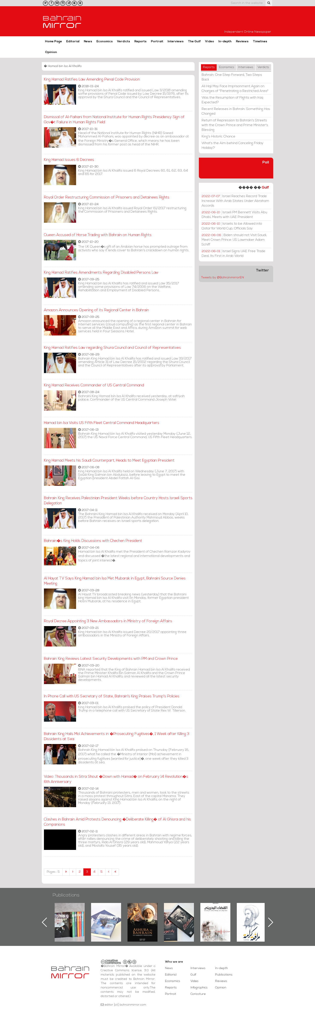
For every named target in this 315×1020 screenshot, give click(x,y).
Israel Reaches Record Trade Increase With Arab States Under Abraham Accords (235, 201)
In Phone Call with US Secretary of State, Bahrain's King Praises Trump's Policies (111, 696)
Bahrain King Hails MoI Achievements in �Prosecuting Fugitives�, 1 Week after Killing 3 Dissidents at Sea (116, 736)
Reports (140, 41)
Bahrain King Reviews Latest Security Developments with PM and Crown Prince (111, 659)
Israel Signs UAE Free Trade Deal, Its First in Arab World (233, 254)
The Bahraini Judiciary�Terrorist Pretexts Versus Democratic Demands (179, 918)
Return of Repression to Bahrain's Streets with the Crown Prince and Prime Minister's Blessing (235, 125)
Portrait (157, 41)
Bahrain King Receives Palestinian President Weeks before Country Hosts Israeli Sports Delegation (118, 500)
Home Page (53, 41)
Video (209, 41)
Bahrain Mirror (62, 21)
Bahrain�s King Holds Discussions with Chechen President (93, 541)
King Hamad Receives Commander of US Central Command (94, 385)
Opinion (51, 52)
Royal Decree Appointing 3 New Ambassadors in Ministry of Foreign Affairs (108, 621)
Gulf (265, 187)
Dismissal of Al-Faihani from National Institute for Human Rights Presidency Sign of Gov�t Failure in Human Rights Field (114, 119)
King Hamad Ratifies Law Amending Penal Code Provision (92, 79)
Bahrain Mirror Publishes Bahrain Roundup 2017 (69, 915)
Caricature (198, 994)
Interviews (176, 41)
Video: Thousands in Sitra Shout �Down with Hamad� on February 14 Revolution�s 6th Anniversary (116, 779)
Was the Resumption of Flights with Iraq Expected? (232, 100)
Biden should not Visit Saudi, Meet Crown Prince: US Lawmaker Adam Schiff (234, 239)
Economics (104, 41)
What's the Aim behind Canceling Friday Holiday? (232, 146)
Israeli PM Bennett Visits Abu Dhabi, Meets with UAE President (234, 215)
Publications (66, 895)
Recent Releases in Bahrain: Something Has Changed (236, 111)
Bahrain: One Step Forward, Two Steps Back (232, 77)
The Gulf (194, 41)
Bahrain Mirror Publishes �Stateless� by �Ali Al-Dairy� (142, 915)
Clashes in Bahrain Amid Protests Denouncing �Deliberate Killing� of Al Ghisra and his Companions (117, 822)
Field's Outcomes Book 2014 (252, 910)
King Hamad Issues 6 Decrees (69, 160)
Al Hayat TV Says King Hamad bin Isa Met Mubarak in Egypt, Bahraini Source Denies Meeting (115, 581)
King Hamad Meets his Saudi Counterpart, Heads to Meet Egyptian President (109, 460)
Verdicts (123, 41)
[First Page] (66, 872)
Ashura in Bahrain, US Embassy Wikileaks (106, 915)
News (88, 41)
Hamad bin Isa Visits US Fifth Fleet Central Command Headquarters (101, 423)
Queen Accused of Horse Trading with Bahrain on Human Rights (98, 235)
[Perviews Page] (72, 872)
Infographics (199, 987)
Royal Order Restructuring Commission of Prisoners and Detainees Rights (106, 197)
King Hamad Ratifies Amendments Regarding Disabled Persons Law (101, 272)
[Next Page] (108, 872)
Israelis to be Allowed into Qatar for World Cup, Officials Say (232, 226)
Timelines (260, 41)
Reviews (242, 41)
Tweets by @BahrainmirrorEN (222, 277)
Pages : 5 (53, 872)
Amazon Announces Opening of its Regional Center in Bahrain (96, 310)
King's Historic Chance (218, 136)
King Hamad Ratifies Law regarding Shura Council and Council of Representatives (112, 348)
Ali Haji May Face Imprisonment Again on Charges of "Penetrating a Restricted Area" (235, 89)
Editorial (73, 41)
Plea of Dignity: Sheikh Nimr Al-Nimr (215, 913)
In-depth (225, 41)
